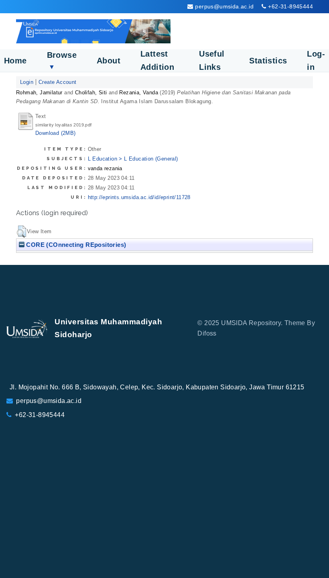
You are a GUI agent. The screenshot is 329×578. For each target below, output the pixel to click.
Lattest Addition (157, 60)
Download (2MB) (55, 133)
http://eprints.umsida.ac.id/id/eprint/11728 (139, 197)
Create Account (58, 82)
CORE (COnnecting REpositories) (75, 244)
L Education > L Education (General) (133, 159)
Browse (62, 60)
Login (26, 82)
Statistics (268, 60)
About (108, 60)
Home (15, 60)
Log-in (316, 60)
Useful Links (211, 60)
